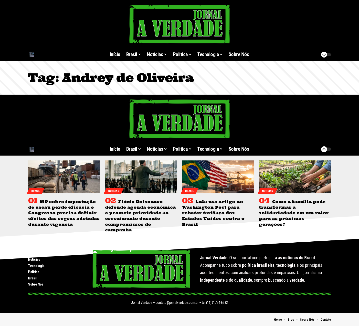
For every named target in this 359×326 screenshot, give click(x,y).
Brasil (35, 191)
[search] (52, 54)
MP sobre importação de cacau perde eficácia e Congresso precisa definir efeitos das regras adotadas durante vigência (64, 213)
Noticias (113, 191)
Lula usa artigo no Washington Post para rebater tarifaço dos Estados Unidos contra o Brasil (213, 213)
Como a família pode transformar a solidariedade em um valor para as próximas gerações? (294, 213)
